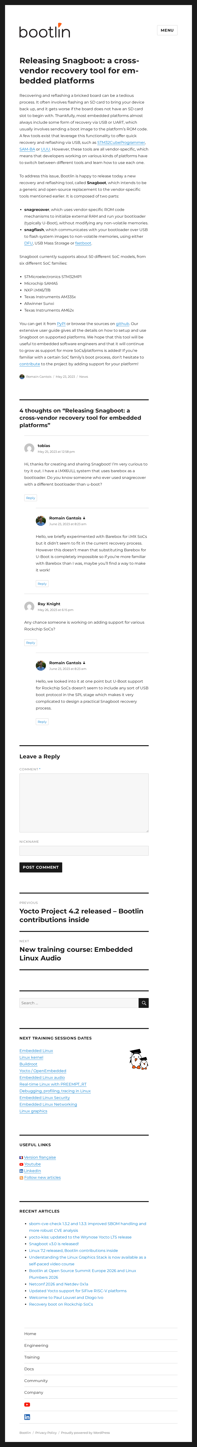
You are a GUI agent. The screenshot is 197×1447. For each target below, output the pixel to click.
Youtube (32, 1164)
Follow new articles (42, 1177)
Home (30, 1333)
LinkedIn (32, 1170)
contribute (29, 364)
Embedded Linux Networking (48, 1104)
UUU (45, 149)
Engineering (36, 1345)
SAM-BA (27, 149)
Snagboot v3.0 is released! (54, 1244)
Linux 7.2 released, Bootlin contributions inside (73, 1250)
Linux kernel (31, 1057)
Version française (40, 1157)
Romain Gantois (38, 376)
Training (32, 1357)
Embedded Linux (36, 1050)
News (83, 376)
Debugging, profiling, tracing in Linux (55, 1091)
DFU (28, 243)
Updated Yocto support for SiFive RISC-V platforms (78, 1291)
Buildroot (28, 1064)
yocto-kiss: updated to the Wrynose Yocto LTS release (80, 1237)
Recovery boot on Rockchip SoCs (61, 1304)
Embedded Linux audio (42, 1077)
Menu (167, 30)
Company (33, 1392)
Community (36, 1380)
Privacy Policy (46, 1433)
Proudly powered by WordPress (85, 1433)
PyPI (61, 323)
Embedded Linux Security (44, 1097)
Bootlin (25, 1433)
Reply (30, 498)
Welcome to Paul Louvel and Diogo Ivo (66, 1297)
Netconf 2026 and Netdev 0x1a (58, 1284)
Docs (29, 1369)
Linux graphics (33, 1111)
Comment (30, 769)
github (122, 323)
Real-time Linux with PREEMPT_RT (52, 1084)
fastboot (83, 243)
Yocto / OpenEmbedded (42, 1071)
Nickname (29, 841)
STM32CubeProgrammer (121, 142)
